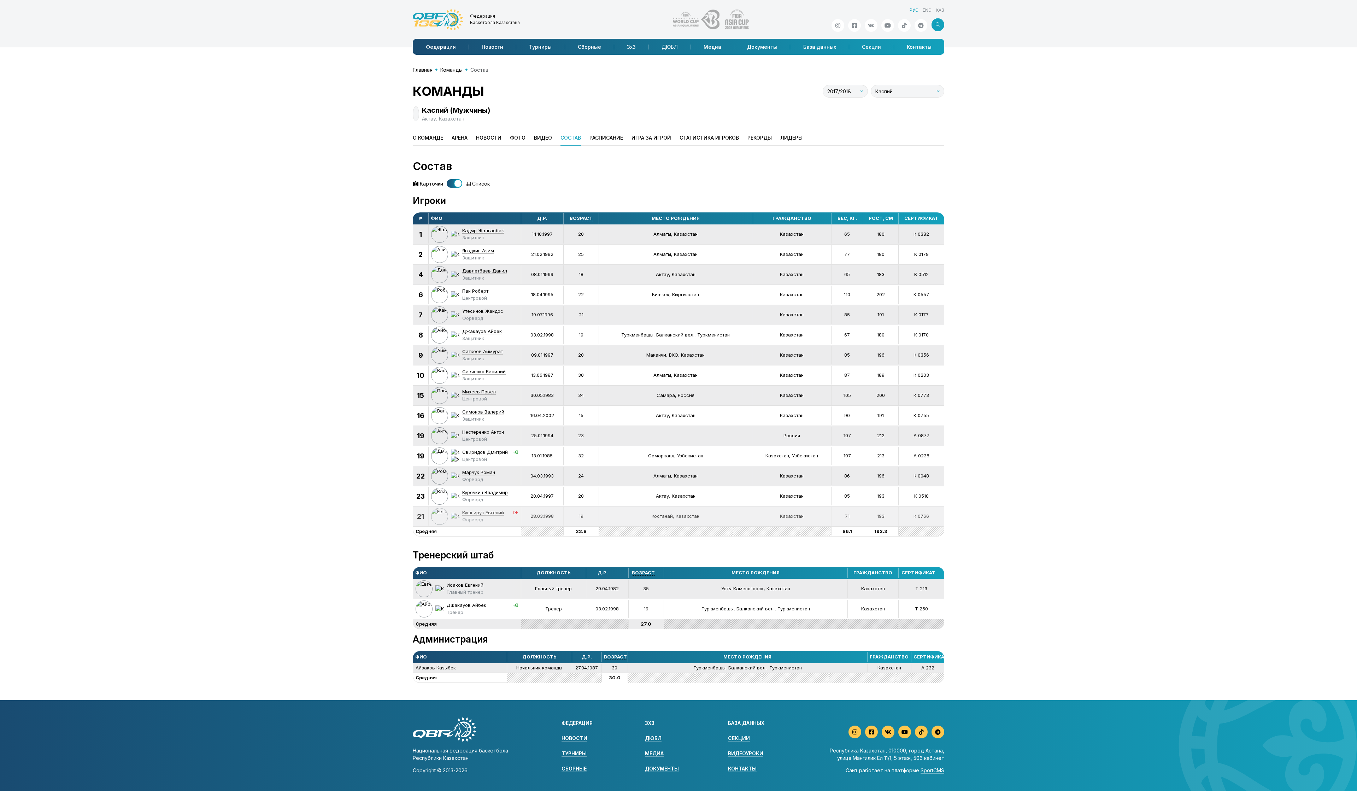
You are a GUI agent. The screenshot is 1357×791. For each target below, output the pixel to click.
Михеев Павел (479, 391)
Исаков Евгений (465, 585)
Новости (492, 47)
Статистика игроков (709, 138)
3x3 (649, 723)
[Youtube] (887, 25)
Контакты (919, 47)
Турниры (540, 47)
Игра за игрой (651, 138)
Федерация (441, 47)
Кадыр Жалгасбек (483, 230)
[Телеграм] (921, 25)
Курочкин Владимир (485, 492)
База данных (819, 47)
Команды (451, 70)
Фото (517, 138)
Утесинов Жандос (482, 311)
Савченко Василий (484, 371)
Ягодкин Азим (478, 250)
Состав (570, 138)
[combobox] (845, 91)
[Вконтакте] (871, 25)
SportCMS (932, 770)
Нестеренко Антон (483, 432)
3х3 (631, 47)
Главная (423, 70)
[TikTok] (904, 25)
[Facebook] (854, 25)
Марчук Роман (478, 472)
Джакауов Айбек (482, 331)
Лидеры (791, 138)
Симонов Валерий (483, 412)
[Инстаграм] (838, 25)
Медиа (712, 47)
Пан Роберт (475, 291)
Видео (543, 138)
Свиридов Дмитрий (485, 452)
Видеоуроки (745, 753)
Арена (460, 138)
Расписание (606, 138)
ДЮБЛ (670, 47)
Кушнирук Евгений (483, 512)
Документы (762, 47)
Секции (871, 47)
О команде (428, 138)
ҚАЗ (940, 10)
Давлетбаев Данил (484, 271)
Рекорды (759, 138)
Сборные (589, 47)
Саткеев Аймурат (482, 351)
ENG (927, 10)
